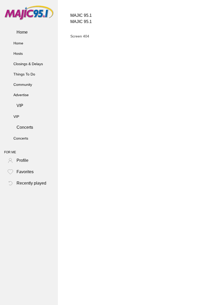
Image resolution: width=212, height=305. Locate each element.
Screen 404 (79, 36)
